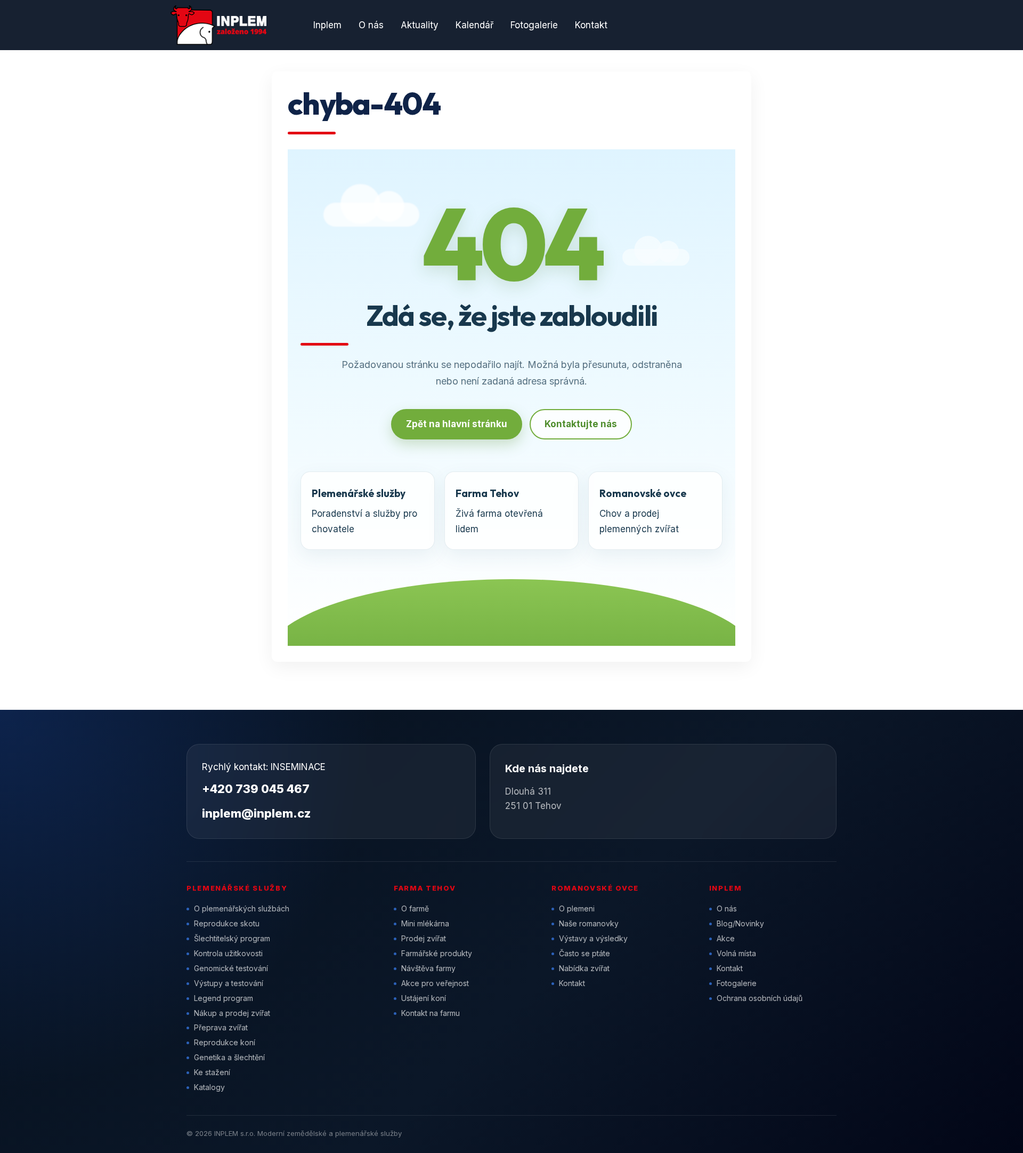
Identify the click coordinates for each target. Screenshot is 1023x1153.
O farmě (415, 908)
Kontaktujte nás (581, 424)
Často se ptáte (584, 953)
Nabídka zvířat (584, 968)
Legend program (223, 998)
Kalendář (474, 25)
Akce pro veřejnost (435, 983)
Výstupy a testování (228, 983)
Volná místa (736, 953)
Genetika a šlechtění (229, 1057)
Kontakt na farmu (430, 1013)
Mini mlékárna (425, 923)
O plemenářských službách (241, 908)
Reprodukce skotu (226, 923)
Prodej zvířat (423, 938)
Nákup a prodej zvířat (232, 1013)
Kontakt (591, 25)
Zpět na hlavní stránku (456, 424)
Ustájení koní (423, 998)
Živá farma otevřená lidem (499, 510)
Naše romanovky (589, 923)
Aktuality (420, 25)
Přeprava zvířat (221, 1027)
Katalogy (209, 1087)
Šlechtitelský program (232, 938)
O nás (371, 25)
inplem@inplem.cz (256, 813)
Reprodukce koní (224, 1042)
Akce (726, 938)
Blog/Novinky (740, 923)
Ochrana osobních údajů (759, 998)
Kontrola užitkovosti (228, 953)
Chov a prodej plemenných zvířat (642, 510)
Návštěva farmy (428, 968)
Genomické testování (231, 968)
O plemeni (577, 908)
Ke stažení (212, 1072)
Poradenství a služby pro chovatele (364, 510)
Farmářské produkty (436, 953)
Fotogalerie (534, 25)
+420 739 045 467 (256, 789)
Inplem (327, 25)
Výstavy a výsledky (593, 938)
